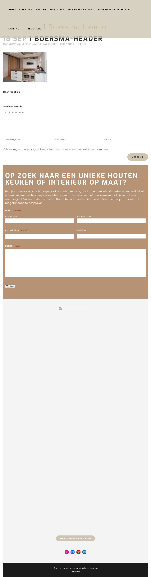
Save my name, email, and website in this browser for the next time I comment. (57, 149)
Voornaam (11, 216)
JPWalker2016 (48, 44)
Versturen (10, 286)
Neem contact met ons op (75, 538)
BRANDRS (76, 571)
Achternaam (84, 216)
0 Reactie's (67, 44)
